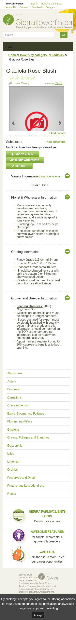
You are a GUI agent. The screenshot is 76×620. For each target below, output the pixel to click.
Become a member (51, 3)
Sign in (34, 3)
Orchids (12, 469)
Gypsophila (14, 445)
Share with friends (25, 160)
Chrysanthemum (18, 405)
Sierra (58, 83)
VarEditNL (46, 176)
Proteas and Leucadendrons (26, 485)
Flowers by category (33, 55)
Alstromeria (14, 373)
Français (50, 7)
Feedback (37, 7)
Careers (23, 7)
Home (12, 55)
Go (63, 34)
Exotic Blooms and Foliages (25, 413)
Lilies (10, 453)
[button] (13, 123)
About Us (11, 7)
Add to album (22, 154)
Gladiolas (57, 55)
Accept (38, 615)
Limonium (13, 461)
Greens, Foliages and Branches (28, 437)
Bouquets (13, 389)
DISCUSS (19, 166)
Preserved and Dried (21, 477)
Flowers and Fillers (19, 421)
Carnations (14, 397)
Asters (11, 381)
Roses (11, 493)
